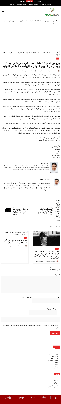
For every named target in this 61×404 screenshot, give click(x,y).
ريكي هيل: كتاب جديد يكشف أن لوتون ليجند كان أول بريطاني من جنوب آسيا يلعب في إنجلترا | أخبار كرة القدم (46, 254)
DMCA (49, 4)
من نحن (12, 4)
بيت (57, 352)
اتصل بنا (42, 4)
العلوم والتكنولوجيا (53, 360)
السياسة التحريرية (33, 4)
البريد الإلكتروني (52, 309)
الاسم (58, 297)
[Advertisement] (30, 37)
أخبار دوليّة (55, 356)
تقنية (56, 362)
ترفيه (56, 366)
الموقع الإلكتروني (27, 297)
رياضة (57, 58)
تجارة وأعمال (54, 358)
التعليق (57, 275)
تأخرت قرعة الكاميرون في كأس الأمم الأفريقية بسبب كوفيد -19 (15, 241)
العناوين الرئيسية (53, 354)
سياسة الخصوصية (21, 4)
